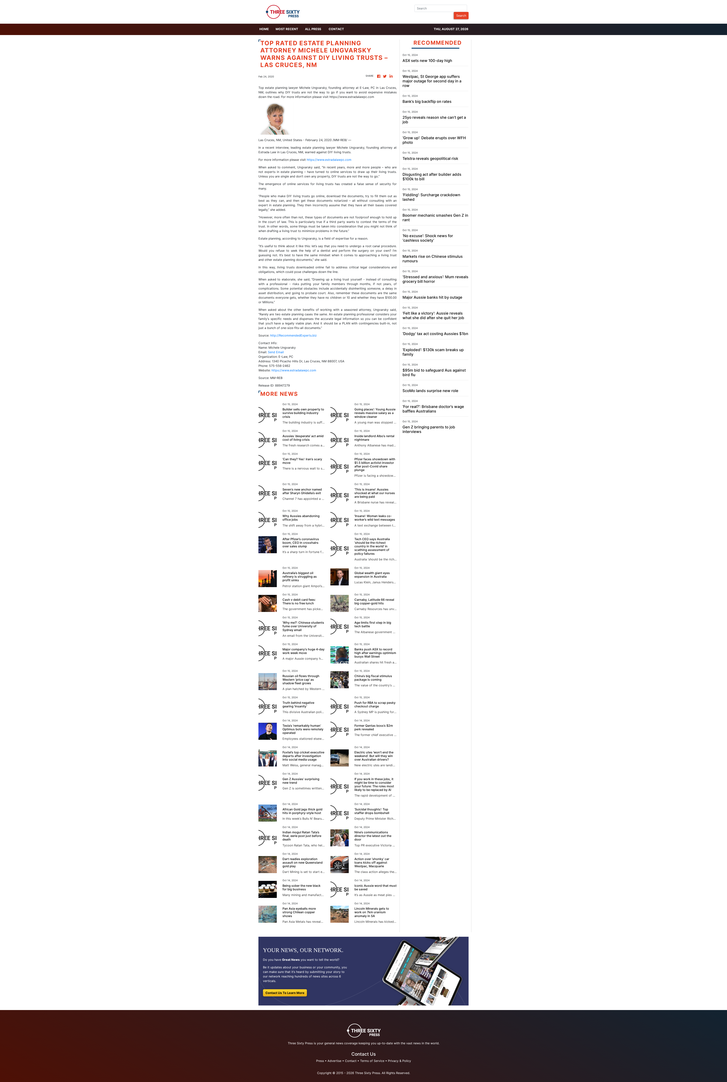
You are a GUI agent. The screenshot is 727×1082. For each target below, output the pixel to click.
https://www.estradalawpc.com (329, 160)
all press (313, 29)
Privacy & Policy (399, 1061)
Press (320, 1061)
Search (461, 15)
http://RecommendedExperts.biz (293, 335)
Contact (336, 29)
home (264, 29)
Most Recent (287, 29)
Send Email (276, 352)
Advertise (334, 1061)
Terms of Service (372, 1061)
